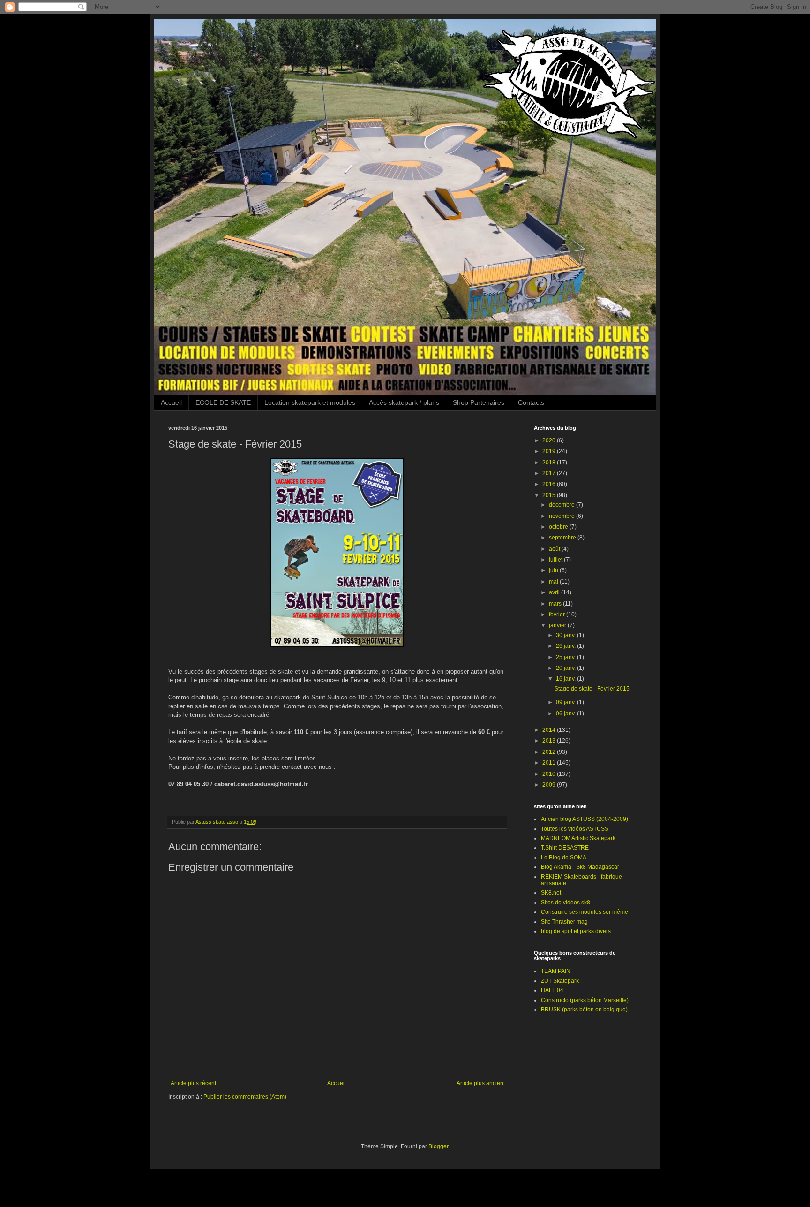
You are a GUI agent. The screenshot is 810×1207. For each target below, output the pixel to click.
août (555, 549)
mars (556, 603)
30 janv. (566, 635)
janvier (558, 625)
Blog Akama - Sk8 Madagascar (580, 867)
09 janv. (566, 702)
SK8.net (551, 892)
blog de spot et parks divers (576, 931)
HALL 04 (552, 990)
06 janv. (566, 713)
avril (555, 592)
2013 (549, 740)
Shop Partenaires (478, 402)
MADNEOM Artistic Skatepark (578, 838)
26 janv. (566, 646)
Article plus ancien (480, 1083)
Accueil (171, 402)
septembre (563, 537)
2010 (549, 774)
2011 (549, 762)
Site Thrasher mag (564, 922)
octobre (559, 527)
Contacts (531, 402)
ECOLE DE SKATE (223, 402)
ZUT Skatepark (560, 981)
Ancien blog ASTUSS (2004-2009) (584, 819)
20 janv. (566, 668)
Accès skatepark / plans (404, 402)
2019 (549, 451)
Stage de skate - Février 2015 (592, 688)
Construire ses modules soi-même (584, 912)
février (557, 614)
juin (554, 570)
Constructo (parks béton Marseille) (585, 1000)
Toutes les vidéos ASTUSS (574, 829)
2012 (549, 752)
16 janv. (566, 679)
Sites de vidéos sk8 (565, 902)
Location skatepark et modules (309, 402)
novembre (562, 516)
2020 (549, 440)
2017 (549, 473)
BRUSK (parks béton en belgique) (584, 1009)
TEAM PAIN (555, 971)
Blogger (438, 1146)
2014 (549, 730)
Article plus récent (193, 1083)
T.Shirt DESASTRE (565, 847)
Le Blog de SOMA (563, 857)
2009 (549, 785)
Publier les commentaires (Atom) (244, 1096)
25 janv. (566, 657)
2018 (549, 462)
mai (554, 581)
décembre (562, 504)
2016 (549, 484)
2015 (549, 495)
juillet (556, 559)
